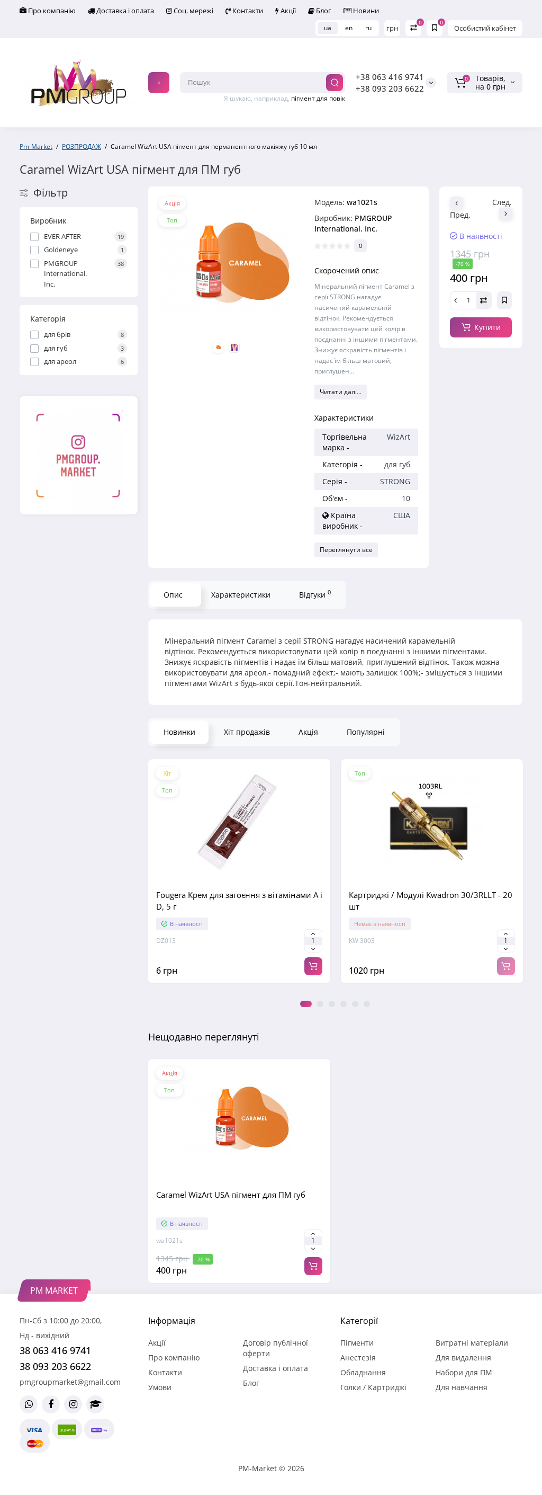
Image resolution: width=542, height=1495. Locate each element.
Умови (159, 1387)
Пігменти (357, 1343)
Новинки (179, 732)
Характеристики (240, 595)
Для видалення (463, 1357)
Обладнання (363, 1372)
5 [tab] (355, 1004)
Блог (322, 10)
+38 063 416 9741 (390, 77)
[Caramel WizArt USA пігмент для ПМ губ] (226, 264)
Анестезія (358, 1357)
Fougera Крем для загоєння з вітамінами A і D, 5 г (239, 900)
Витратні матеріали (472, 1343)
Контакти (247, 10)
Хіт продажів (247, 732)
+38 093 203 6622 (390, 88)
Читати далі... (341, 391)
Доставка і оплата (124, 10)
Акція (308, 732)
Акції (287, 10)
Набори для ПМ (464, 1372)
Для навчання (461, 1387)
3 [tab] (332, 1004)
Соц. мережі (192, 10)
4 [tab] (343, 1004)
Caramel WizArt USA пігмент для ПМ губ (230, 1194)
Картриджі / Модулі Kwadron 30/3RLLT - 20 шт (430, 900)
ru (368, 27)
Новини (365, 10)
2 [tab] (320, 1004)
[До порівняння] (239, 875)
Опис (173, 595)
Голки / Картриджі (373, 1387)
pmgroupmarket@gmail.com (70, 1382)
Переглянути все (346, 549)
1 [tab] (306, 1004)
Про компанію (51, 10)
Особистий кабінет (485, 28)
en (349, 27)
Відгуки (315, 594)
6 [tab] (367, 1004)
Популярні (366, 732)
